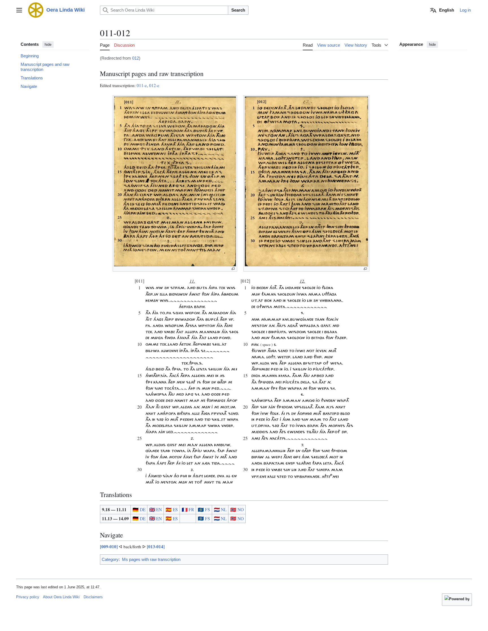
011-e (142, 85)
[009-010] (109, 546)
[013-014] (156, 546)
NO (240, 509)
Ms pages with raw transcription (151, 559)
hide (48, 44)
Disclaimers (93, 597)
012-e (154, 85)
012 (135, 58)
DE (142, 509)
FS (207, 509)
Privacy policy (27, 597)
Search (238, 10)
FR (191, 509)
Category (110, 559)
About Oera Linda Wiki (61, 597)
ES (175, 509)
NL (223, 509)
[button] (19, 10)
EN (158, 509)
